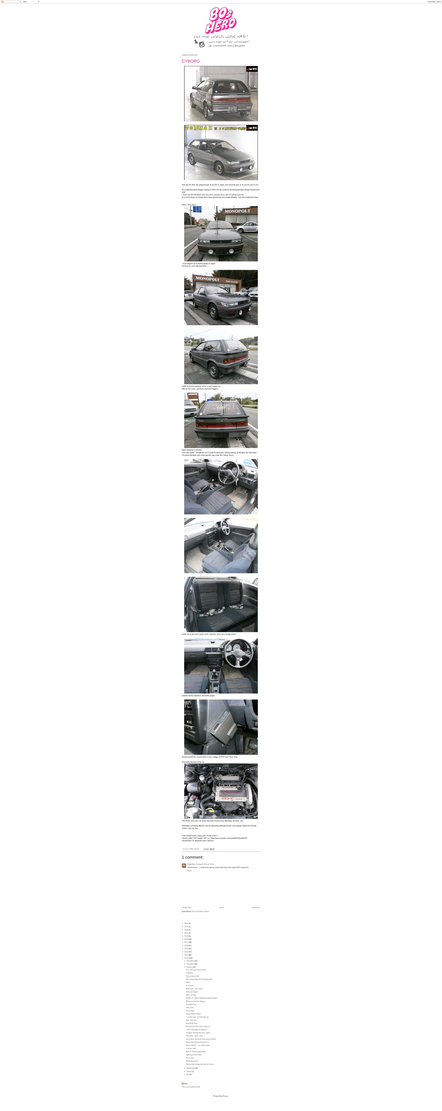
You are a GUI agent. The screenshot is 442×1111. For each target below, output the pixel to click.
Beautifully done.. (192, 1023)
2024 (186, 926)
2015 (186, 948)
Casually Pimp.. (191, 1004)
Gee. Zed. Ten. (191, 1020)
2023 (186, 930)
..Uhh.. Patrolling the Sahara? (196, 1029)
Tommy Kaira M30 (192, 976)
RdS (185, 1084)
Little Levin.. (190, 1007)
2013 (186, 955)
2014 (186, 952)
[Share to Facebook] (211, 849)
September (190, 1068)
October (189, 967)
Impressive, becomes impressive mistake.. (201, 1039)
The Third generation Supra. (196, 970)
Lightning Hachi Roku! (194, 1055)
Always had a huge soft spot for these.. (200, 1064)
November (190, 964)
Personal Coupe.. (192, 992)
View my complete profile (191, 1087)
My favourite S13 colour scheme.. (198, 1026)
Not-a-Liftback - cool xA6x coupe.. (198, 1045)
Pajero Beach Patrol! (193, 1014)
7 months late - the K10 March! (197, 1017)
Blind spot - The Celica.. (194, 989)
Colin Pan (191, 864)
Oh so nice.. (190, 1058)
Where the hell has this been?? (197, 1042)
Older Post (256, 907)
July (188, 1074)
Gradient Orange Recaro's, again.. (198, 1033)
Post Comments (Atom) (200, 911)
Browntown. (190, 985)
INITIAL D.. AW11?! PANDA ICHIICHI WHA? (201, 998)
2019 (186, 936)
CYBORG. (189, 973)
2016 (186, 945)
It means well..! (191, 1048)
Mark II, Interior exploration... (196, 1051)
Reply (189, 870)
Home (221, 907)
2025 (186, 923)
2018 (186, 939)
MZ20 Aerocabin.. (192, 1061)
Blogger (225, 1096)
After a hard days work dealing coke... (199, 979)
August (189, 1071)
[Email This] (205, 849)
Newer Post (186, 907)
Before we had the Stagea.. (196, 1001)
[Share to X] (209, 849)
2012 (186, 958)
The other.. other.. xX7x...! (195, 1036)
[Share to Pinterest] (213, 849)
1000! (188, 982)
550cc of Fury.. (191, 995)
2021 (186, 933)
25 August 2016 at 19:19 (205, 864)
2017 (186, 942)
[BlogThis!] (207, 849)
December (190, 961)
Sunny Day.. (190, 1011)
